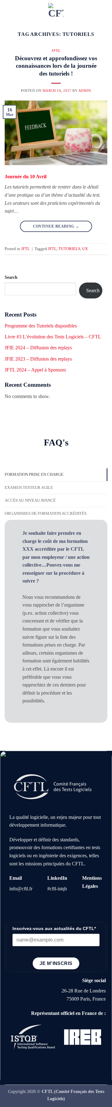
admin (84, 90)
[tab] (56, 474)
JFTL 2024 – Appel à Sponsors (35, 369)
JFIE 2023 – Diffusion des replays (38, 359)
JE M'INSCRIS (56, 963)
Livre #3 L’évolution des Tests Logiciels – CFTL (53, 336)
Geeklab (97, 1065)
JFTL (55, 50)
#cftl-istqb (57, 888)
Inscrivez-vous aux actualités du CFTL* (54, 928)
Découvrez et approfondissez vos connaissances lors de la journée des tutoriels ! (56, 66)
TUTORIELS (69, 249)
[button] (8, 10)
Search (11, 277)
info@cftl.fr (20, 888)
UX (85, 249)
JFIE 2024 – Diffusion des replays (38, 347)
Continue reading (56, 226)
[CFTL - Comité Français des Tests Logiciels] (56, 11)
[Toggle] (16, 533)
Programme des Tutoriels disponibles (41, 325)
